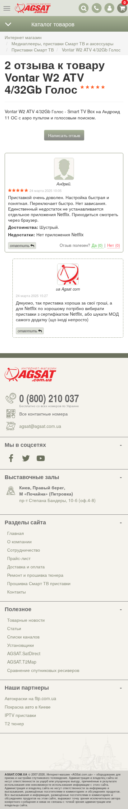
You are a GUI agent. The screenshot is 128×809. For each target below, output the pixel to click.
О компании (19, 541)
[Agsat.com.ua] (33, 8)
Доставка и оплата (26, 566)
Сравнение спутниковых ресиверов (43, 670)
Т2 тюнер (14, 723)
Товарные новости (26, 620)
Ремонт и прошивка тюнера (35, 575)
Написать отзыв (64, 135)
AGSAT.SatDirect (23, 653)
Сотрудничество (23, 550)
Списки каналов (23, 636)
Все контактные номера (43, 414)
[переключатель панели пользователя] (109, 8)
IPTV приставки (20, 715)
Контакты (16, 592)
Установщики (20, 645)
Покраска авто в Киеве (28, 707)
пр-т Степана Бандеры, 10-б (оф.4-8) (57, 500)
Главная (15, 533)
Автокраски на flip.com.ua (30, 698)
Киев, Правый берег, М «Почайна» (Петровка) (46, 490)
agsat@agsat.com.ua (40, 426)
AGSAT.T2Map (21, 662)
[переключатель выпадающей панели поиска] (83, 8)
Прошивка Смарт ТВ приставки (39, 583)
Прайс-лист (18, 558)
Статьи (14, 628)
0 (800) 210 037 (49, 398)
